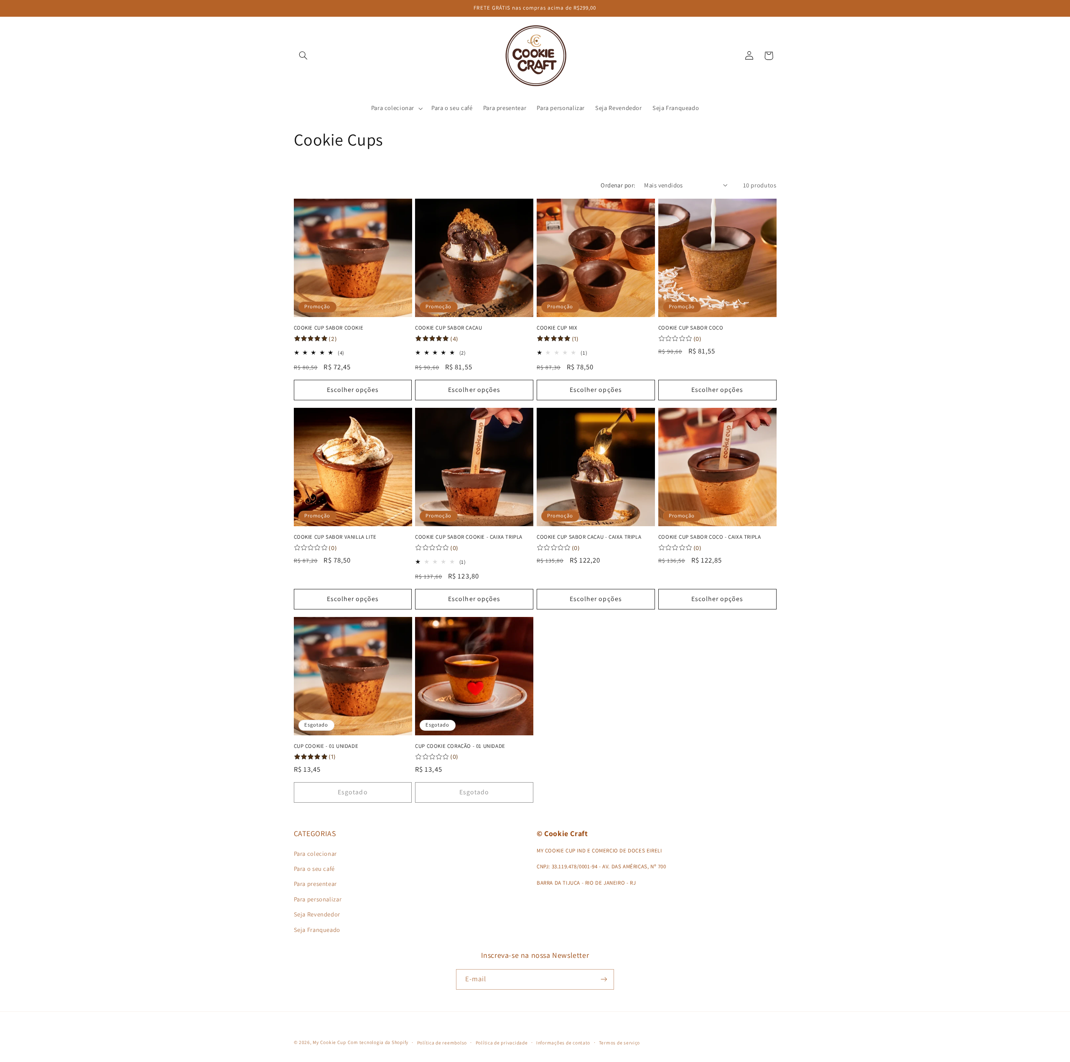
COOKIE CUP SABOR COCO (691, 328)
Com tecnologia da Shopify (378, 1042)
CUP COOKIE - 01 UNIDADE (326, 746)
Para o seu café (314, 869)
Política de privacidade (502, 1042)
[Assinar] (604, 979)
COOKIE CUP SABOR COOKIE (329, 328)
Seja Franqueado (317, 930)
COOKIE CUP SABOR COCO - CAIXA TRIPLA (709, 537)
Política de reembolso (442, 1042)
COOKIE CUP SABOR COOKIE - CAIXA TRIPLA (468, 537)
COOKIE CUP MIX (557, 328)
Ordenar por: (618, 185)
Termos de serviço (619, 1042)
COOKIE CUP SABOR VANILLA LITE (335, 537)
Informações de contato (563, 1042)
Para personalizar (318, 899)
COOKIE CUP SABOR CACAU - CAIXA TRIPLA (589, 537)
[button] (303, 55)
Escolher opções (353, 389)
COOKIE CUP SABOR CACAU (448, 328)
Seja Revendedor (317, 914)
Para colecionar (315, 853)
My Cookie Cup (329, 1042)
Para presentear (315, 884)
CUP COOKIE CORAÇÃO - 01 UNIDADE (460, 746)
